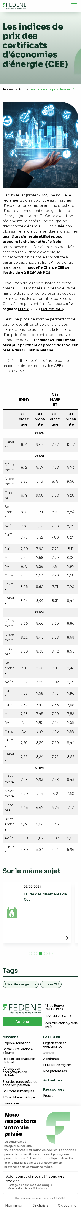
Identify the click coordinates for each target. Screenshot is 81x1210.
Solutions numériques (18, 1091)
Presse (48, 1096)
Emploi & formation (16, 1043)
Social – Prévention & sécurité (18, 1051)
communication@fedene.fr (61, 1024)
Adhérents (51, 1059)
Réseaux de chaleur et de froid (19, 1060)
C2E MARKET (52, 309)
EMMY (23, 309)
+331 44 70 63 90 (58, 1016)
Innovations (11, 1103)
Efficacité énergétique (20, 984)
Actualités (52, 1080)
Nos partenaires (55, 1071)
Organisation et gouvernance (54, 1044)
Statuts (48, 1053)
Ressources (53, 1089)
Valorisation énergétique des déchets (15, 1072)
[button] (30, 953)
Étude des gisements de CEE (45, 897)
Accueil (8, 89)
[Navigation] (74, 6)
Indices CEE (51, 984)
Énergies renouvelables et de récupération (20, 1083)
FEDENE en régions (57, 1065)
